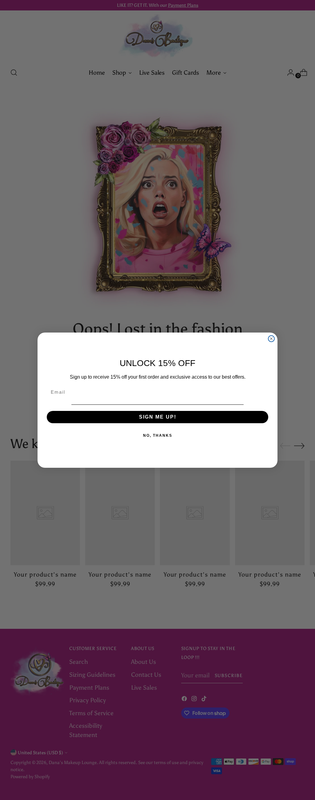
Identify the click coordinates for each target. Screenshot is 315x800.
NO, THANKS (157, 435)
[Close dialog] (271, 339)
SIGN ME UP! (157, 417)
